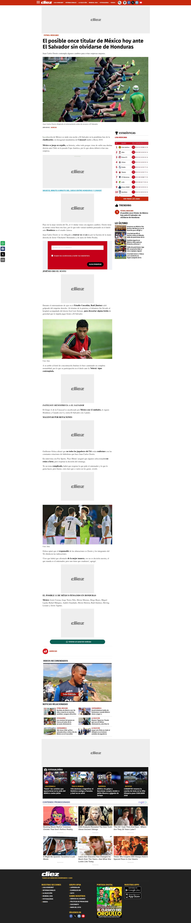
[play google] (136, 889)
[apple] (136, 896)
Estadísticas (127, 133)
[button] (3, 243)
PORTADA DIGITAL (105, 885)
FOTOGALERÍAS (55, 769)
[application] (77, 682)
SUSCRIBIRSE (95, 264)
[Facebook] (71, 916)
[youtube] (83, 916)
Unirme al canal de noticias (80, 642)
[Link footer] (50, 874)
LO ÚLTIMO (121, 223)
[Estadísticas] (125, 2)
